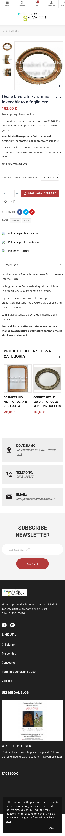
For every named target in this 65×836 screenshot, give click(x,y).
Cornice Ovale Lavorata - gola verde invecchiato (47, 402)
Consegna (8, 662)
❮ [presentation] (54, 356)
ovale (26, 220)
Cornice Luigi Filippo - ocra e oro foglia (15, 402)
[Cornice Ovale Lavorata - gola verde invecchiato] (47, 378)
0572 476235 (24, 476)
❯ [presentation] (59, 356)
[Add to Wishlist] (5, 201)
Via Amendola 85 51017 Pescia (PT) (36, 452)
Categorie (7, 4)
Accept (54, 827)
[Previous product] (56, 96)
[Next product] (60, 96)
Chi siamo (8, 644)
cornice (15, 220)
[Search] (22, 4)
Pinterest (32, 212)
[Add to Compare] (13, 201)
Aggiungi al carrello (42, 193)
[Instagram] (12, 625)
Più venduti (9, 653)
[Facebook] (4, 625)
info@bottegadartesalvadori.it (35, 499)
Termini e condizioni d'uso (19, 671)
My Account (51, 4)
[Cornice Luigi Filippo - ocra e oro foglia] (17, 378)
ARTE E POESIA (16, 746)
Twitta (26, 212)
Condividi (19, 212)
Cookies (7, 681)
